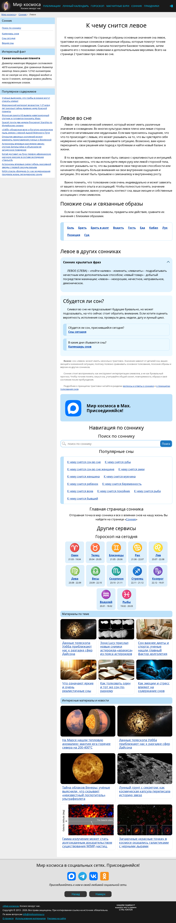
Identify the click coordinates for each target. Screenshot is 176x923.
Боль (70, 228)
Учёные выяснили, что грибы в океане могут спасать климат (26, 99)
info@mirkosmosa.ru (33, 914)
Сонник (136, 6)
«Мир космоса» (11, 906)
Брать (82, 228)
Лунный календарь (76, 6)
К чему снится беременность (122, 484)
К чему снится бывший (82, 498)
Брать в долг (100, 228)
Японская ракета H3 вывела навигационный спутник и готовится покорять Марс (25, 117)
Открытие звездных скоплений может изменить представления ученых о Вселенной (26, 138)
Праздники (151, 6)
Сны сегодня (77, 332)
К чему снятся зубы (118, 462)
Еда (142, 228)
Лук (165, 228)
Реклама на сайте (56, 918)
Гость (132, 228)
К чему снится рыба (147, 491)
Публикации (51, 6)
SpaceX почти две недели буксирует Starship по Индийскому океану (27, 124)
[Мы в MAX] (71, 876)
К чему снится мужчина (120, 476)
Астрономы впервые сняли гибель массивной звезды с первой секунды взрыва (26, 166)
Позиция (73, 235)
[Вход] (171, 6)
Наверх (100, 894)
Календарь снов (79, 346)
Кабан (153, 228)
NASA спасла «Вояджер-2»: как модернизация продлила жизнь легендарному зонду (26, 173)
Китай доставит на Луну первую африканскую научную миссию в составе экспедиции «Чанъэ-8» (26, 157)
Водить (118, 228)
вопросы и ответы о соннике (138, 386)
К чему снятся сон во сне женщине (90, 469)
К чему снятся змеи (131, 469)
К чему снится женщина (83, 476)
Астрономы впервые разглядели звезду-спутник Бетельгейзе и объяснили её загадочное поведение (23, 146)
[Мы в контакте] (93, 876)
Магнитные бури (117, 6)
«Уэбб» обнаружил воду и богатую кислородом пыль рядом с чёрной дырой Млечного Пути (27, 131)
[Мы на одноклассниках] (104, 876)
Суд (86, 235)
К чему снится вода (80, 491)
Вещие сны (8, 43)
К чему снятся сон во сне (84, 462)
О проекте (8, 918)
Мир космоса (8, 14)
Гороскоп (97, 6)
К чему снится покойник (113, 491)
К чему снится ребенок (82, 484)
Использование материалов (30, 918)
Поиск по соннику (11, 27)
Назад (76, 894)
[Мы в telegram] (82, 876)
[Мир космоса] (6, 6)
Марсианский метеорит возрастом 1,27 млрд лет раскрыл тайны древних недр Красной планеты (26, 108)
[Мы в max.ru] (106, 416)
